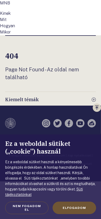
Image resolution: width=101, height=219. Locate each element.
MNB (5, 3)
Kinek (5, 13)
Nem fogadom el (27, 207)
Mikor (5, 32)
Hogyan (7, 25)
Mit (3, 19)
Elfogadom (74, 208)
